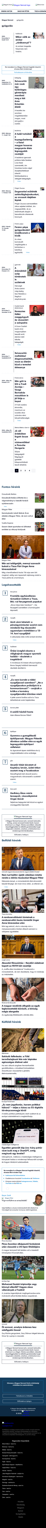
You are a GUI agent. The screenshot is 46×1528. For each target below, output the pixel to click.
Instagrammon (26, 1181)
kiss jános (13, 592)
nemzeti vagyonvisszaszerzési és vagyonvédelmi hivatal (20, 872)
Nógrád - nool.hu (7, 1479)
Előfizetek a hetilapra (21, 835)
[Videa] (28, 1188)
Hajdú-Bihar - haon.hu (9, 1467)
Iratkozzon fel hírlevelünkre (15, 1175)
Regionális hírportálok (21, 1441)
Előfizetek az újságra (24, 1401)
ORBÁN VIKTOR (6, 11)
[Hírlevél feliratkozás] (7, 1188)
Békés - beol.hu (7, 1450)
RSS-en (19, 1183)
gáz (11, 761)
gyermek (18, 265)
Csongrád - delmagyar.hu (10, 1455)
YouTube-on (9, 1183)
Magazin (21, 1508)
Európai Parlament (8, 1101)
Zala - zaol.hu (6, 1497)
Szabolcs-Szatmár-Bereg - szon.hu (12, 1485)
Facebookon (25, 1178)
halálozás (19, 33)
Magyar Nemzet (7, 20)
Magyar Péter (7, 509)
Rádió (20, 1517)
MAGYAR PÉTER (23, 11)
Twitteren (36, 1178)
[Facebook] (12, 1188)
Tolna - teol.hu (6, 1488)
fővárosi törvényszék (9, 1003)
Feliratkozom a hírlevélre (23, 72)
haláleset (13, 646)
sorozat (4, 1324)
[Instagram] (18, 1188)
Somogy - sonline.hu (8, 1482)
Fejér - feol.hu (6, 1461)
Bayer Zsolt (6, 1195)
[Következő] (33, 470)
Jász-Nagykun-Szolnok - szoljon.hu (13, 1473)
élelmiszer (5, 1053)
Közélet (21, 1502)
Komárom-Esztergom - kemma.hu (12, 1476)
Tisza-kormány (7, 914)
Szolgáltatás (21, 1514)
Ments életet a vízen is (22, 427)
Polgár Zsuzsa (20, 188)
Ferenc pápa (19, 224)
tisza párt (13, 789)
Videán (35, 1181)
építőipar (13, 731)
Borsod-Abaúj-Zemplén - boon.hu (12, 1453)
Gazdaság (21, 1505)
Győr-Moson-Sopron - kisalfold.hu (12, 1464)
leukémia (18, 130)
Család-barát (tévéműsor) (19, 307)
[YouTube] (33, 1188)
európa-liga (6, 1281)
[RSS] (38, 1188)
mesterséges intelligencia (10, 1145)
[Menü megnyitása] (40, 5)
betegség (18, 78)
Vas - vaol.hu (6, 1491)
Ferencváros (19, 378)
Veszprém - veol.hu (8, 1494)
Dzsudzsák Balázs (9, 494)
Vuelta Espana (7, 523)
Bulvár (21, 1511)
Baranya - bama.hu (8, 1447)
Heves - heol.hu (7, 1470)
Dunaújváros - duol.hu (9, 1458)
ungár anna (6, 960)
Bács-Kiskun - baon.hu (9, 1444)
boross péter (14, 708)
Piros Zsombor (7, 1241)
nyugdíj (12, 618)
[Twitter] (23, 1188)
